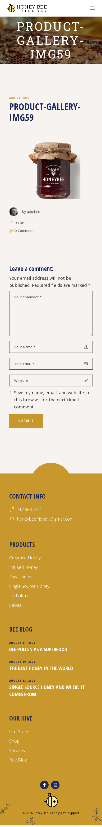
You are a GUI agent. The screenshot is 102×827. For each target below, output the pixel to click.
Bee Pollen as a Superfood (38, 649)
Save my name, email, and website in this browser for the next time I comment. (51, 400)
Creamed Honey (25, 558)
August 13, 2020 (22, 680)
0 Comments (25, 230)
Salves (15, 605)
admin (32, 211)
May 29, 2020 (19, 98)
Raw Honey (20, 576)
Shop (14, 741)
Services (17, 750)
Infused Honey (23, 567)
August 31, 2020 (22, 643)
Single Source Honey (29, 586)
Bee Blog (18, 760)
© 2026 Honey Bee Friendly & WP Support (51, 813)
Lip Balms (18, 595)
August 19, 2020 (22, 661)
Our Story (18, 731)
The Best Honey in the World (41, 668)
